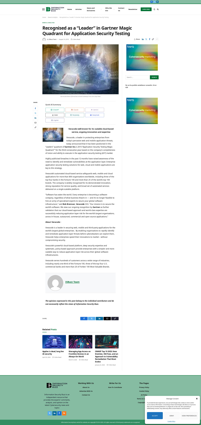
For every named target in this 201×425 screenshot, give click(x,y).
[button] (197, 399)
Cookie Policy (171, 421)
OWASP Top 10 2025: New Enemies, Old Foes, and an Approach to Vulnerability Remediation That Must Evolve (106, 356)
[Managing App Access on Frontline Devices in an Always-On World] (80, 341)
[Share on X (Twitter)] (146, 39)
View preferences (189, 416)
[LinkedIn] (35, 117)
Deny (172, 416)
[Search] (158, 9)
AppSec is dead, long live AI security (53, 352)
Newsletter (132, 9)
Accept (155, 416)
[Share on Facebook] (149, 39)
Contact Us (121, 9)
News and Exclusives (91, 9)
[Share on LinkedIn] (142, 39)
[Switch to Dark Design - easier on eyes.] (154, 9)
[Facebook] (35, 108)
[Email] (35, 122)
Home (69, 9)
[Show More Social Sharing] (157, 39)
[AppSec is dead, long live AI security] (54, 341)
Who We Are (108, 9)
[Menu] (43, 9)
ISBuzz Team (53, 39)
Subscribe (146, 9)
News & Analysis (53, 17)
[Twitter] (35, 113)
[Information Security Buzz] (55, 9)
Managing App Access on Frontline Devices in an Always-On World (80, 354)
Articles (78, 9)
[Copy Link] (152, 39)
